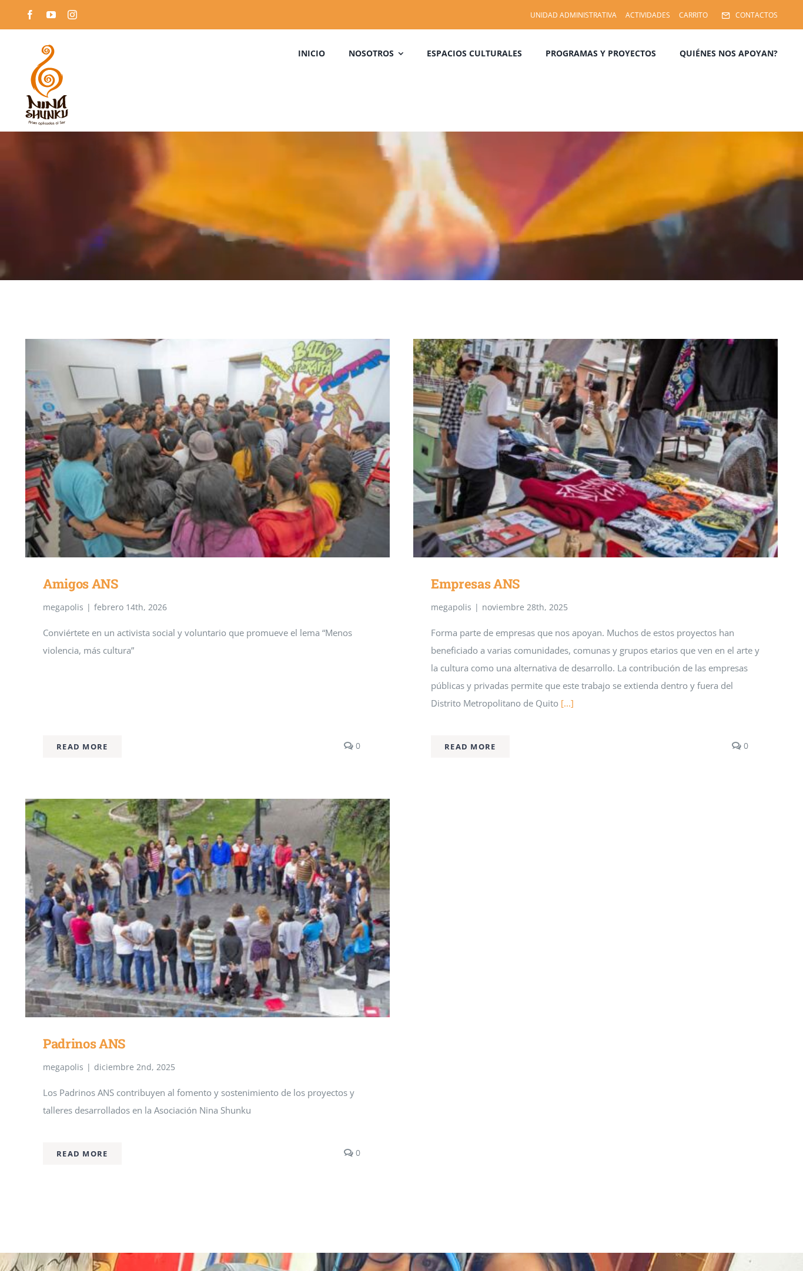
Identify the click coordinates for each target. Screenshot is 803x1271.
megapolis (63, 607)
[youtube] (51, 14)
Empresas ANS (475, 583)
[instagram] (72, 14)
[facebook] (30, 14)
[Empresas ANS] (595, 348)
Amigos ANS (80, 583)
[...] (566, 703)
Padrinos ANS (84, 1043)
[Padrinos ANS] (207, 807)
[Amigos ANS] (207, 348)
